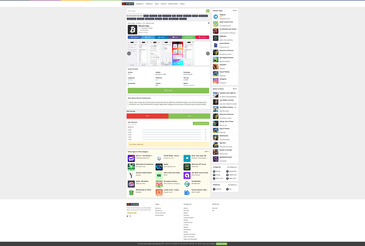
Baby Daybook (203, 16)
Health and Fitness (233, 175)
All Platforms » (232, 185)
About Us (158, 208)
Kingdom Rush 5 (173, 19)
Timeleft (195, 16)
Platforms (149, 4)
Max (160, 16)
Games (186, 208)
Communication (189, 218)
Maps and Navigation (233, 178)
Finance (138, 23)
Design (186, 220)
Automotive (232, 171)
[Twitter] (127, 215)
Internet (186, 215)
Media (186, 213)
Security (186, 210)
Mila (174, 16)
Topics (157, 4)
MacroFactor (187, 16)
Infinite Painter (131, 19)
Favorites (163, 4)
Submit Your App (131, 213)
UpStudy (179, 16)
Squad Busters (150, 19)
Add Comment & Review (201, 123)
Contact (182, 4)
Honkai (165, 19)
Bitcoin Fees (150, 23)
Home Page (131, 23)
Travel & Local (188, 222)
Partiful (146, 16)
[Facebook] (130, 215)
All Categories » (232, 167)
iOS (144, 23)
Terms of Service (160, 213)
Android (218, 189)
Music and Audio (219, 178)
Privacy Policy (159, 215)
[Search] (207, 10)
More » (207, 151)
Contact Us (158, 210)
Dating (217, 175)
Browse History (173, 4)
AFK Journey (153, 16)
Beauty (217, 171)
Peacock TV (141, 19)
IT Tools (186, 225)
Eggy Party (158, 19)
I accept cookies (222, 244)
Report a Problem (189, 85)
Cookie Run (183, 19)
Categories (139, 4)
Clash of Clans (167, 16)
